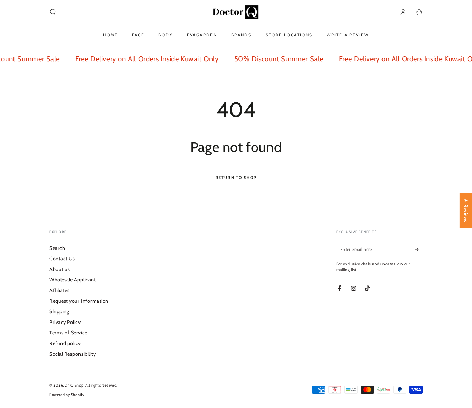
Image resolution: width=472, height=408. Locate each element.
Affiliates (59, 290)
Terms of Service (68, 332)
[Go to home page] (236, 12)
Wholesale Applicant (72, 279)
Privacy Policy (65, 322)
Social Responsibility (72, 354)
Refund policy (65, 343)
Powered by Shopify (66, 394)
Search (57, 248)
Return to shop (236, 177)
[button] (53, 12)
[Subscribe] (419, 249)
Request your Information (78, 301)
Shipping (59, 311)
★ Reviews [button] (466, 210)
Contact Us (62, 258)
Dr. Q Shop (74, 385)
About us (59, 269)
